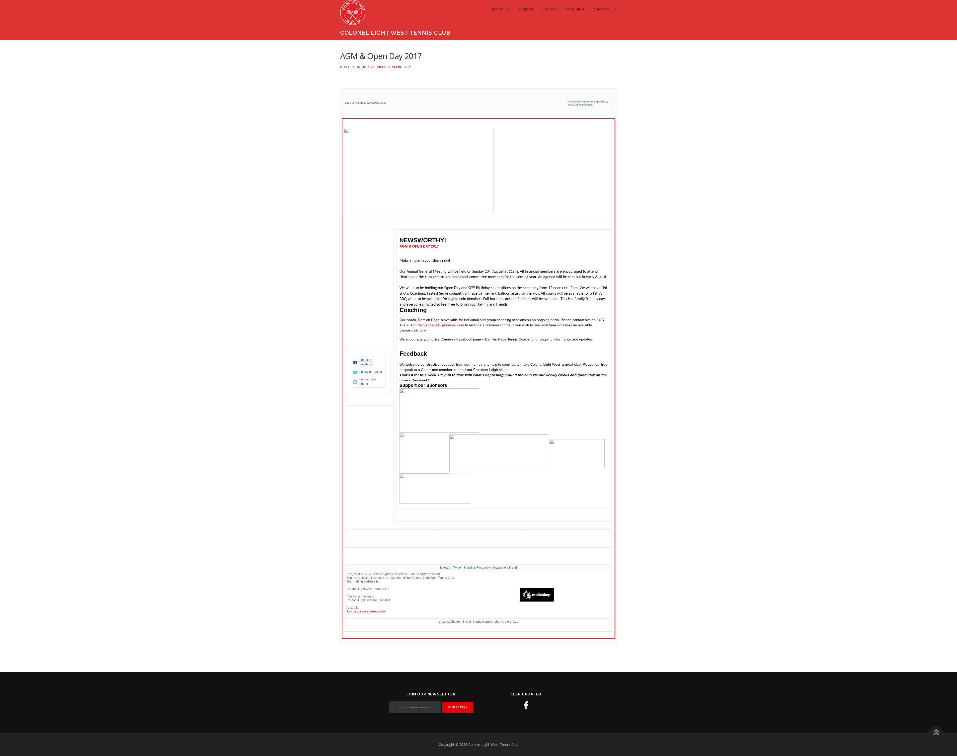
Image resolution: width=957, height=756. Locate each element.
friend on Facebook (477, 567)
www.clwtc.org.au (377, 102)
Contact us (605, 9)
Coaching (574, 9)
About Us (500, 9)
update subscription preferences (496, 621)
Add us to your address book (366, 611)
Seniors (525, 9)
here (422, 330)
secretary (401, 67)
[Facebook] (526, 705)
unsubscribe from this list (455, 621)
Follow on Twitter (370, 372)
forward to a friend (504, 567)
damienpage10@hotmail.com (441, 325)
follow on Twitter (451, 567)
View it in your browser (580, 104)
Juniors (549, 9)
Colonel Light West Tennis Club (395, 32)
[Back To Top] (936, 733)
